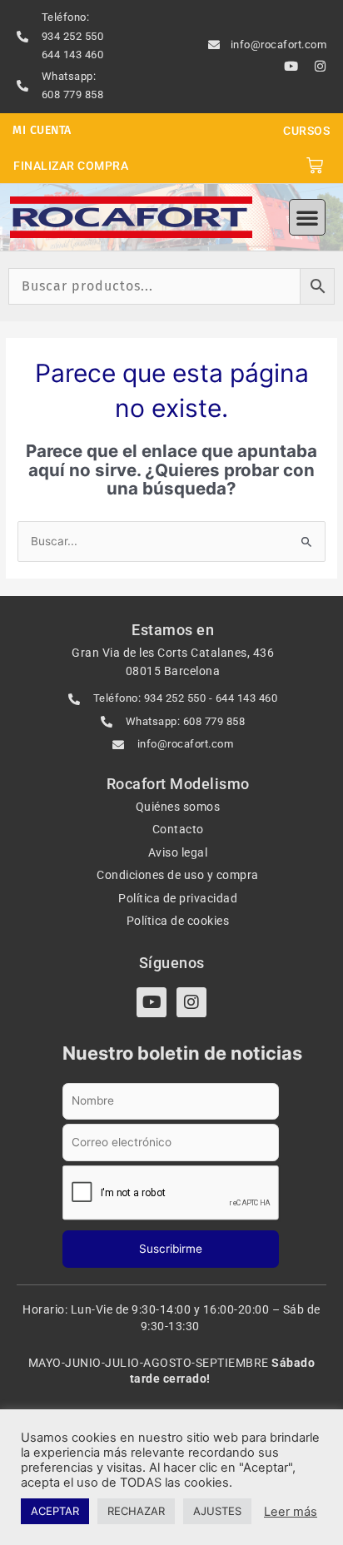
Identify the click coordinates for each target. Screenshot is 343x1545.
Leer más (290, 1511)
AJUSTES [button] (217, 1511)
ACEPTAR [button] (55, 1511)
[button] (307, 217)
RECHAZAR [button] (136, 1511)
